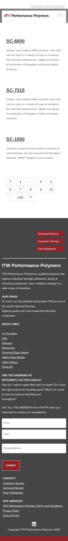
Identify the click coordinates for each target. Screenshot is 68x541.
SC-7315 (15, 90)
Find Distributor (47, 248)
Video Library (10, 362)
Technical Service (48, 233)
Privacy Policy (11, 510)
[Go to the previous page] (10, 181)
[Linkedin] (34, 524)
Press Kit (7, 366)
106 (20, 197)
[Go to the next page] (31, 197)
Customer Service (48, 241)
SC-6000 (15, 40)
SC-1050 (15, 139)
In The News (9, 333)
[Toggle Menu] (60, 15)
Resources (8, 347)
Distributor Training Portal (47, 6)
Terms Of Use (11, 515)
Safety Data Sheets (13, 357)
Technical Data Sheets (15, 352)
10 (51, 189)
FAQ (4, 338)
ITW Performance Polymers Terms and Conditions (33, 505)
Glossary (7, 343)
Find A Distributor (13, 492)
